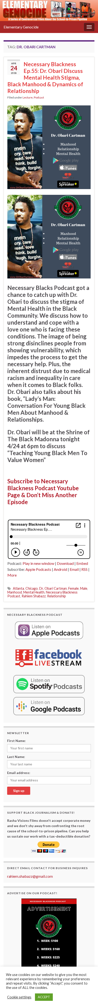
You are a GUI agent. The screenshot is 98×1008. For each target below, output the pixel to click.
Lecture (28, 97)
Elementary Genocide (21, 27)
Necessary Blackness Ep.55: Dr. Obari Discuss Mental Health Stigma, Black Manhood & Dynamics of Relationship (45, 77)
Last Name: (16, 757)
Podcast (39, 97)
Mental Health (33, 592)
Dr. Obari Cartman (53, 588)
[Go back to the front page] (49, 10)
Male (83, 588)
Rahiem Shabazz (34, 596)
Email (74, 569)
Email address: (18, 773)
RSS (84, 569)
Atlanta (18, 588)
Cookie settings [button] (19, 997)
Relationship (56, 596)
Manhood (14, 592)
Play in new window (38, 563)
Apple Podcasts (38, 569)
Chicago (31, 588)
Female (73, 588)
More (12, 575)
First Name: (16, 741)
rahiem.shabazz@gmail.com (30, 876)
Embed (82, 563)
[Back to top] (87, 997)
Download (65, 563)
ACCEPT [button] (44, 997)
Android (60, 569)
